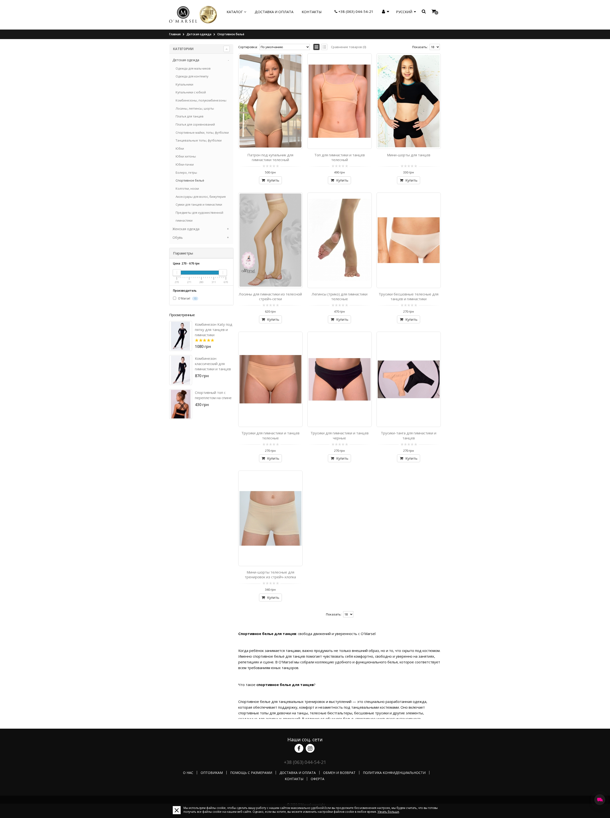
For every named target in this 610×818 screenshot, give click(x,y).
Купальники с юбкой (191, 92)
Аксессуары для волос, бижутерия (201, 196)
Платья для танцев (189, 116)
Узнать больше (388, 812)
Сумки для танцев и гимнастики (199, 204)
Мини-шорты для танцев (408, 154)
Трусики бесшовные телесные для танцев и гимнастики (408, 296)
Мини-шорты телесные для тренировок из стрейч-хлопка (270, 574)
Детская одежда (199, 34)
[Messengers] (599, 799)
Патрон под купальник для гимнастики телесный (270, 157)
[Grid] (316, 47)
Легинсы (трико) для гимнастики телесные (339, 296)
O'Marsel (187, 298)
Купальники (184, 84)
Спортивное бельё (230, 34)
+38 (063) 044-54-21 (355, 11)
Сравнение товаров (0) (348, 47)
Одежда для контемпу (192, 76)
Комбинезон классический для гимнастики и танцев (213, 363)
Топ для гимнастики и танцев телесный (339, 157)
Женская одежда (186, 229)
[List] (324, 47)
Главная (175, 34)
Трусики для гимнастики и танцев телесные (270, 435)
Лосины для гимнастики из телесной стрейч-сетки (270, 296)
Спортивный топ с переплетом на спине (213, 395)
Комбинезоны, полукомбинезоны (201, 100)
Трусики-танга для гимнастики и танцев (408, 435)
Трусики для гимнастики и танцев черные (339, 435)
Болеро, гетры (186, 172)
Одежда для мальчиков (193, 68)
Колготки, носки (187, 188)
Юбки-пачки (185, 164)
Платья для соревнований (195, 124)
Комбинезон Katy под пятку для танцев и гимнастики (213, 329)
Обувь (178, 237)
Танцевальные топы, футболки (199, 140)
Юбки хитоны (186, 156)
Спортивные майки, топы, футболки (202, 132)
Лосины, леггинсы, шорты (195, 108)
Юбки (180, 148)
